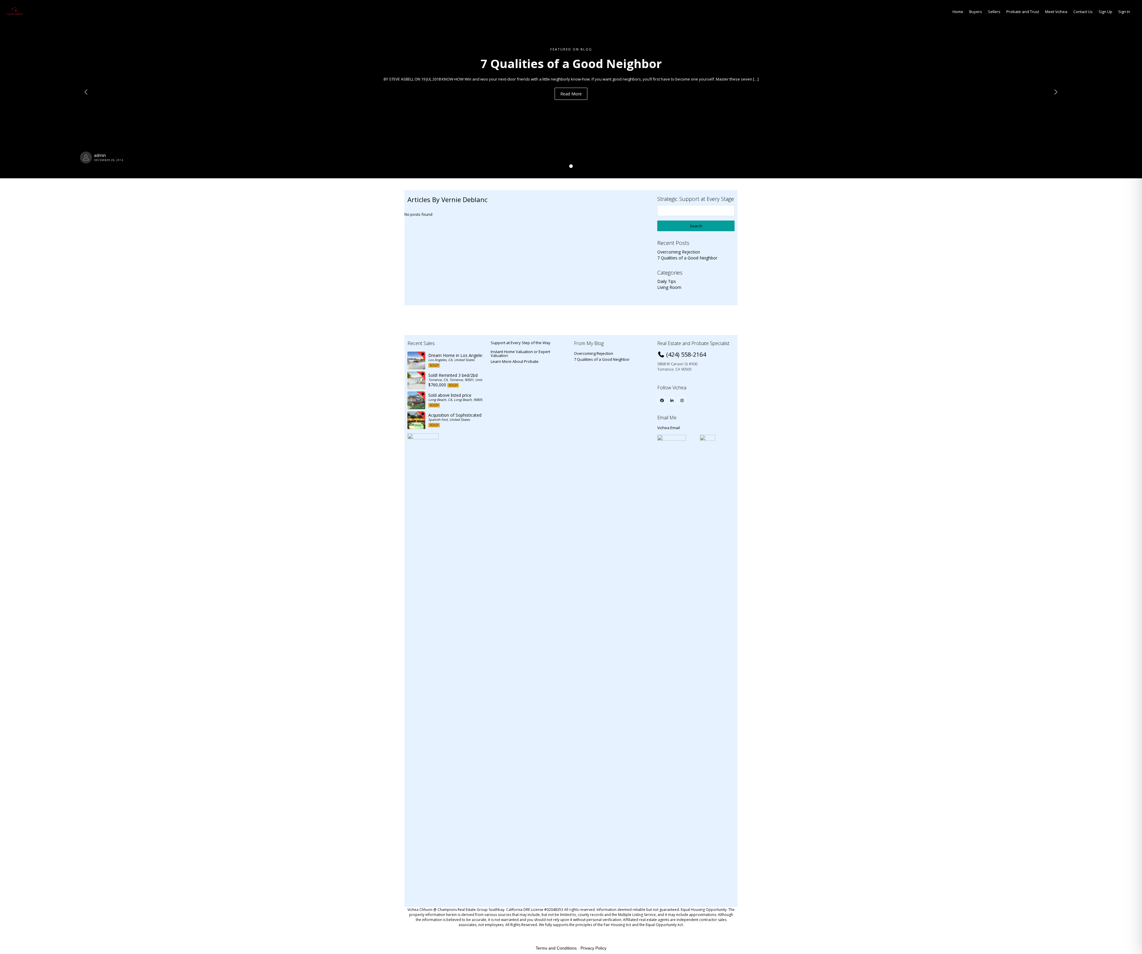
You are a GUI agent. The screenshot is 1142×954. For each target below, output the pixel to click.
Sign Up (1105, 11)
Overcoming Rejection (678, 252)
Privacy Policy (593, 948)
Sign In (1124, 11)
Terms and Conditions (556, 948)
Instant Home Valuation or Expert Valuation (520, 353)
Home (958, 11)
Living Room (669, 287)
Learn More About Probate (515, 361)
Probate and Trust (1022, 11)
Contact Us (1083, 11)
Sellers (994, 11)
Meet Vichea (1056, 11)
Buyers (975, 11)
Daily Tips (666, 281)
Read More (571, 94)
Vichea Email (668, 427)
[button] (85, 89)
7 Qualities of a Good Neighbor (687, 258)
